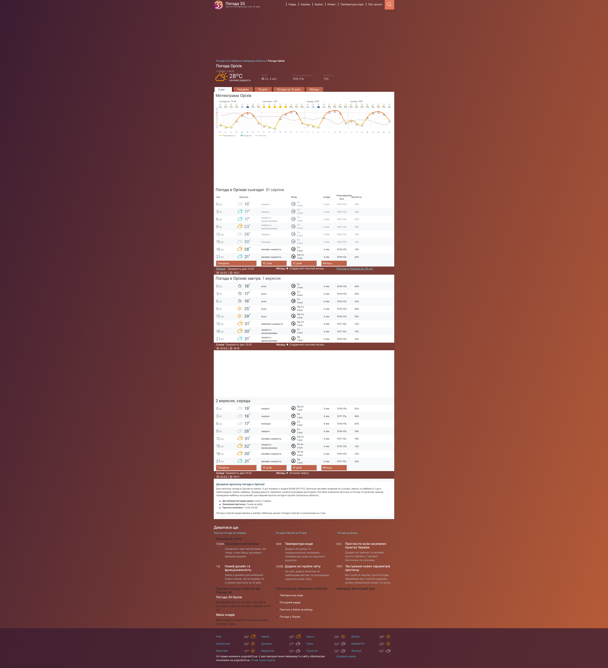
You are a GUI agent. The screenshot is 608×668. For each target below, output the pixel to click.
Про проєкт (375, 4)
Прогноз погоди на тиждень (230, 532)
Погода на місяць (347, 532)
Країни (319, 4)
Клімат (331, 4)
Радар (292, 4)
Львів (309, 643)
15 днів (297, 263)
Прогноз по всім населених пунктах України (365, 545)
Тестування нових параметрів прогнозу (367, 568)
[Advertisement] (304, 33)
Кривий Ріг (358, 643)
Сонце (220, 268)
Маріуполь (267, 650)
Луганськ (312, 650)
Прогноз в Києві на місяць (296, 609)
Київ (218, 636)
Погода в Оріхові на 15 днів (291, 532)
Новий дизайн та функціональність (238, 568)
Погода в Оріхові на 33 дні (355, 268)
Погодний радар (290, 602)
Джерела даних (346, 656)
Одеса (310, 636)
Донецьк (266, 643)
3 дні (221, 89)
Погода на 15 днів (289, 89)
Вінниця (356, 650)
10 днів (263, 89)
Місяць (315, 89)
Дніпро (356, 636)
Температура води (352, 4)
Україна (305, 4)
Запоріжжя (223, 643)
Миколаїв (222, 650)
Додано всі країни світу (303, 566)
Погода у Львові (290, 616)
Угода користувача (263, 660)
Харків (265, 636)
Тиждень (243, 89)
